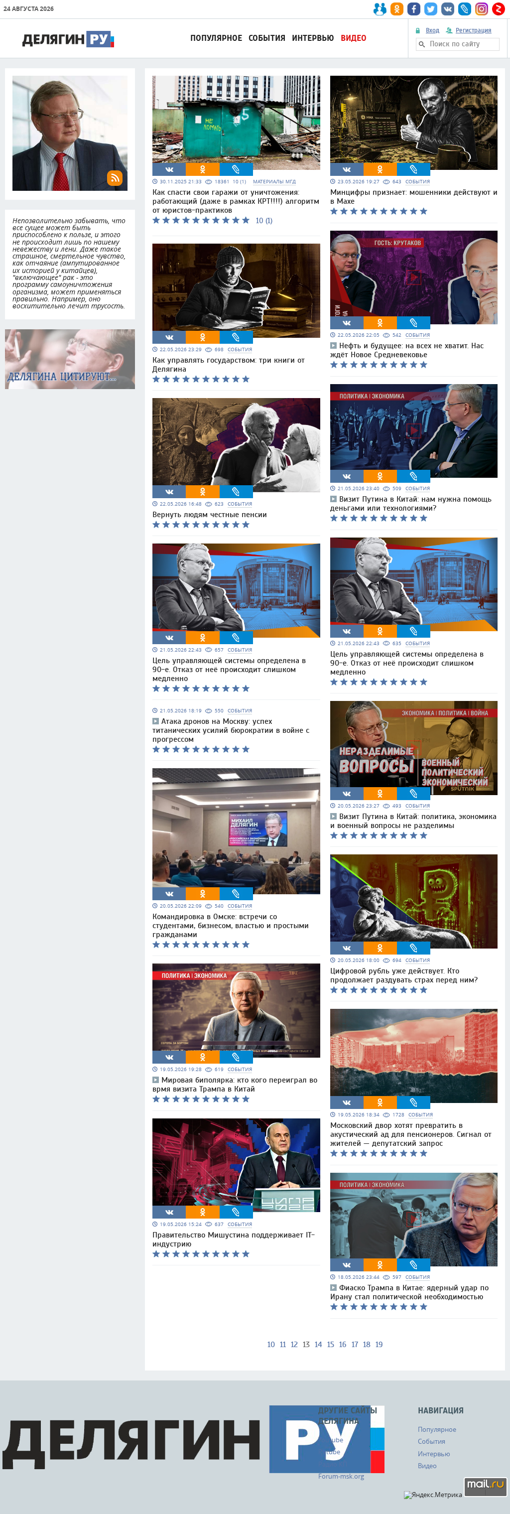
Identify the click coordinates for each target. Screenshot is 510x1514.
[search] (422, 44)
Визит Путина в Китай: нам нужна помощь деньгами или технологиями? (411, 504)
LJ (236, 169)
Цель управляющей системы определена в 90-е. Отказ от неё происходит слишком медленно (229, 669)
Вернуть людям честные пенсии (209, 514)
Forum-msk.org (341, 1476)
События (267, 38)
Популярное (216, 38)
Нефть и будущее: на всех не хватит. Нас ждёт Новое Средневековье (407, 350)
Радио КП (332, 1464)
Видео (354, 38)
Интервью (313, 38)
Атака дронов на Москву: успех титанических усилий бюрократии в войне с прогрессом (230, 730)
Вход (432, 30)
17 (355, 1344)
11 (283, 1344)
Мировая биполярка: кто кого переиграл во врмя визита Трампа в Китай (234, 1085)
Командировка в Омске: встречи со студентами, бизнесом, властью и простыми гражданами (230, 925)
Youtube (330, 1439)
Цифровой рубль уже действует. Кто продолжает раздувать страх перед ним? (404, 975)
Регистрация (474, 30)
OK (202, 169)
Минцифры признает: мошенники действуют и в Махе (414, 197)
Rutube (329, 1451)
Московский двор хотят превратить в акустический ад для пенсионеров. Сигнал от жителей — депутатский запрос (411, 1134)
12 (294, 1344)
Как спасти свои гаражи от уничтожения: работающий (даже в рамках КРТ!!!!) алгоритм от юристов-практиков (235, 201)
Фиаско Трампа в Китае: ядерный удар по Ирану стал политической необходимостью (409, 1292)
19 (379, 1344)
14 (318, 1344)
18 (367, 1344)
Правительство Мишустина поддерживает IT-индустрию (233, 1239)
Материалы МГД (274, 181)
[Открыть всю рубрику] (70, 359)
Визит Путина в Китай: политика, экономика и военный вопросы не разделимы (413, 821)
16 (343, 1344)
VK (169, 169)
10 (271, 1344)
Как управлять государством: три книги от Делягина (228, 365)
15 (330, 1344)
